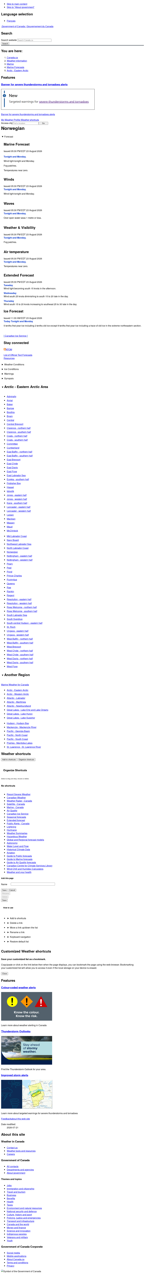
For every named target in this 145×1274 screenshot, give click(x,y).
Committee (12, 443)
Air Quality (12, 810)
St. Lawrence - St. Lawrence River (24, 747)
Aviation (11, 852)
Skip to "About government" (20, 7)
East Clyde (12, 463)
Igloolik (10, 491)
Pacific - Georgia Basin (18, 731)
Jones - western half (17, 499)
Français (11, 20)
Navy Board (13, 540)
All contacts (12, 1166)
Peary (10, 563)
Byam (10, 416)
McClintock (12, 530)
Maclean (11, 518)
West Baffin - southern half (20, 642)
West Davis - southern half (20, 662)
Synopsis (9, 378)
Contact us (12, 1147)
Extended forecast (16, 820)
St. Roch (11, 627)
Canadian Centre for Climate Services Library (29, 865)
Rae (9, 587)
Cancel (12, 890)
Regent (10, 595)
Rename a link (17, 932)
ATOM (9, 349)
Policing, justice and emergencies (24, 1217)
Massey (11, 522)
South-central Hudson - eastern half (24, 623)
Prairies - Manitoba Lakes (19, 743)
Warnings (9, 373)
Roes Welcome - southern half (22, 611)
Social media (13, 1252)
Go (43, 123)
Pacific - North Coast (17, 735)
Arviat (10, 400)
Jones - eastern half (16, 495)
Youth (10, 1240)
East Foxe (12, 471)
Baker (10, 404)
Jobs (9, 1185)
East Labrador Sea (16, 475)
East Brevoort (13, 459)
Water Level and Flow (18, 846)
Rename (5, 893)
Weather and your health (19, 872)
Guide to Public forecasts (19, 856)
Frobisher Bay (14, 483)
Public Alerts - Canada (18, 823)
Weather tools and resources (21, 1150)
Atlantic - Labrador (16, 698)
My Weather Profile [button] (11, 119)
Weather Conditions (14, 364)
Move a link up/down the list (24, 927)
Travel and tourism (16, 1191)
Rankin (10, 591)
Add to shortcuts (9, 760)
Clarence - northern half (18, 428)
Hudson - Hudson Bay (18, 723)
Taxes (10, 1204)
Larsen (10, 514)
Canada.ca (12, 57)
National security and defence (22, 1211)
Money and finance (16, 1227)
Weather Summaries (17, 833)
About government (16, 1172)
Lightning (11, 826)
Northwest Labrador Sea (19, 544)
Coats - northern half (17, 435)
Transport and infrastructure (20, 1221)
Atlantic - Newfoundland (19, 705)
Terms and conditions (17, 1262)
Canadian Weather (16, 797)
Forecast (8, 136)
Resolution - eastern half (19, 599)
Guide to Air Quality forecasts (21, 862)
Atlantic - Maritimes (16, 702)
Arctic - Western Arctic (18, 694)
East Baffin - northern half (19, 451)
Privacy (10, 1265)
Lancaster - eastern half (18, 507)
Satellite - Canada (16, 804)
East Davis (12, 467)
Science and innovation (18, 1230)
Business (11, 1195)
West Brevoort (14, 646)
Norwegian (12, 552)
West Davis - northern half (20, 658)
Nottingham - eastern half (19, 555)
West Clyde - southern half (20, 654)
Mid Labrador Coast (17, 536)
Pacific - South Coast (17, 739)
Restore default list (19, 941)
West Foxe (12, 666)
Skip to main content (17, 3)
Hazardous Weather (17, 836)
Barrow (10, 408)
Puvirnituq (12, 579)
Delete (5, 897)
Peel (9, 567)
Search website (9, 40)
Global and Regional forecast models (25, 839)
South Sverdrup (15, 619)
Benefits (11, 1198)
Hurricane (12, 830)
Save (4, 890)
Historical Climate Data (18, 849)
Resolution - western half (19, 603)
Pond (9, 571)
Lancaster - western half (19, 511)
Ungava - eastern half (17, 630)
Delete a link (16, 922)
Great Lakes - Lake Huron (20, 713)
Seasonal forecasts (16, 817)
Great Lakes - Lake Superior (21, 717)
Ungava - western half (18, 634)
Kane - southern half (17, 503)
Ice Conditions (11, 369)
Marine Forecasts (15, 67)
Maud (9, 526)
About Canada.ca (15, 1259)
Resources (9, 358)
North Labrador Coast (17, 548)
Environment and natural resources (24, 1208)
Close (4, 974)
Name (4, 884)
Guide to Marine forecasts (19, 859)
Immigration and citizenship (20, 1188)
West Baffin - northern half (20, 638)
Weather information (17, 60)
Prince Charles (14, 575)
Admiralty (11, 396)
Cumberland (13, 447)
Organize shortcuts (26, 760)
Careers (11, 1154)
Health (10, 1201)
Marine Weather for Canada (15, 684)
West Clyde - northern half (20, 650)
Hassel (10, 487)
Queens (11, 583)
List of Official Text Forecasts (18, 355)
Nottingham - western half (19, 559)
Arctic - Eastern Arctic (17, 70)
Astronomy (12, 843)
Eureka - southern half (18, 479)
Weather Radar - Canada (19, 800)
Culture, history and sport (19, 1214)
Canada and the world (18, 1224)
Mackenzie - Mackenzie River (21, 727)
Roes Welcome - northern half (22, 607)
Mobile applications (16, 1256)
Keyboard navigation (20, 936)
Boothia (11, 412)
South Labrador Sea (17, 615)
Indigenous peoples (17, 1234)
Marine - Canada (15, 807)
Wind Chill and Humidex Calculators (25, 868)
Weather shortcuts (30, 119)
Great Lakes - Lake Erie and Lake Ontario (27, 709)
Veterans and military (17, 1237)
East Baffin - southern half (20, 455)
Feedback (15, 1118)
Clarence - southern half (19, 432)
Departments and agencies (20, 1169)
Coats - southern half (17, 439)
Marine (10, 64)
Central (10, 420)
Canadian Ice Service (15, 335)
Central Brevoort (15, 424)
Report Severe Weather (18, 794)
